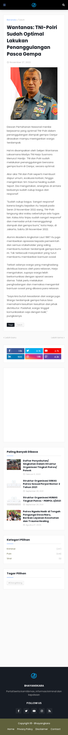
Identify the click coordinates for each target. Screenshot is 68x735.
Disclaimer (41, 729)
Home (10, 729)
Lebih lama (57, 337)
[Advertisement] (34, 405)
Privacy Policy (25, 729)
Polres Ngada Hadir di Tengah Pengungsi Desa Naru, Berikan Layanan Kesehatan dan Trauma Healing (41, 516)
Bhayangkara (42, 723)
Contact (56, 729)
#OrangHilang (15, 583)
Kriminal (34, 548)
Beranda (11, 19)
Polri (34, 553)
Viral (34, 558)
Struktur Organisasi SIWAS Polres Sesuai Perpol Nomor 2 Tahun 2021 (41, 484)
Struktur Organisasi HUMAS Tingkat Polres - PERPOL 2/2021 (42, 499)
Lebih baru (10, 337)
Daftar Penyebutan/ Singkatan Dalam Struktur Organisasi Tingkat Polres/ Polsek (40, 465)
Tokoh (21, 19)
